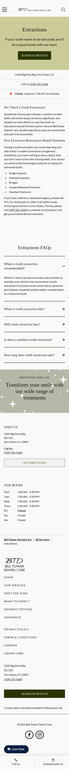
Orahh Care (14, 653)
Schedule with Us (34, 55)
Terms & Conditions (20, 637)
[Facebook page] (29, 735)
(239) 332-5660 (39, 84)
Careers (10, 645)
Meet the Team (16, 593)
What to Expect (17, 601)
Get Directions (34, 462)
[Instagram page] (40, 735)
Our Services (14, 585)
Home (8, 577)
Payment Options (18, 609)
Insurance (12, 617)
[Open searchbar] (63, 9)
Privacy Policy (16, 629)
